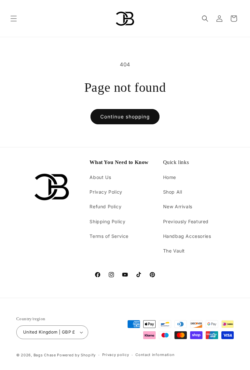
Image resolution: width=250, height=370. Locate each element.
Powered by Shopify (76, 355)
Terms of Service (109, 236)
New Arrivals (177, 206)
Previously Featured (186, 221)
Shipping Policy (107, 221)
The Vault (174, 251)
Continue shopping (125, 117)
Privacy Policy (106, 192)
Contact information (154, 354)
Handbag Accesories (187, 236)
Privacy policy (115, 354)
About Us (100, 177)
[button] (14, 18)
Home (169, 177)
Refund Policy (105, 206)
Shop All (172, 192)
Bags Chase (45, 355)
